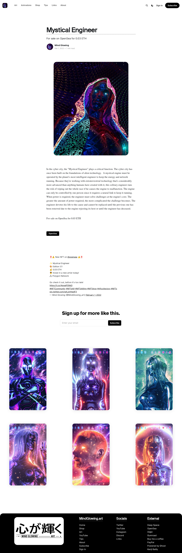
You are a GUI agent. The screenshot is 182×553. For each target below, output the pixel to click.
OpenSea (53, 233)
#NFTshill (70, 288)
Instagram (121, 532)
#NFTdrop (92, 288)
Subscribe (172, 5)
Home (82, 525)
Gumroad (151, 535)
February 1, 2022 (93, 295)
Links (54, 5)
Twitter (119, 525)
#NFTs (114, 288)
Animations (26, 5)
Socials (121, 519)
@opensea (72, 257)
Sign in (159, 5)
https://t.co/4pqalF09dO (61, 285)
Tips (46, 5)
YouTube (83, 535)
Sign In (82, 549)
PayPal (150, 542)
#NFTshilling (81, 288)
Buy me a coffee (155, 539)
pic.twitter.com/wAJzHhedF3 (63, 291)
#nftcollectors (103, 288)
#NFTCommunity (57, 288)
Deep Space (153, 525)
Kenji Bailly (152, 549)
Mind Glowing (62, 45)
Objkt (150, 532)
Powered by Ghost (156, 546)
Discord (120, 535)
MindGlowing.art (91, 519)
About (63, 5)
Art (15, 5)
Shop (37, 5)
